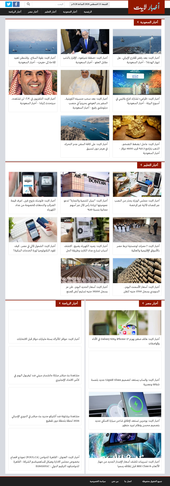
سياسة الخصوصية (98, 481)
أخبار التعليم (50, 11)
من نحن (115, 481)
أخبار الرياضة (15, 11)
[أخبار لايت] (146, 7)
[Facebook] (16, 4)
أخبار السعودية (70, 11)
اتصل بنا (128, 481)
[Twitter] (8, 4)
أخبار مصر (33, 11)
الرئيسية (88, 11)
